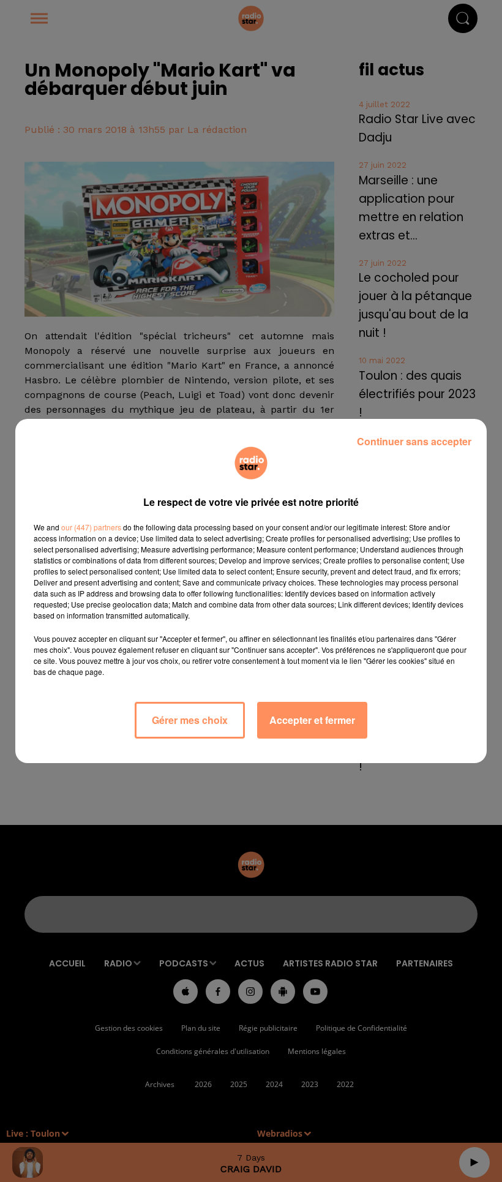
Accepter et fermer (312, 720)
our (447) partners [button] (91, 527)
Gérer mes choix (190, 720)
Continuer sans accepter (414, 441)
